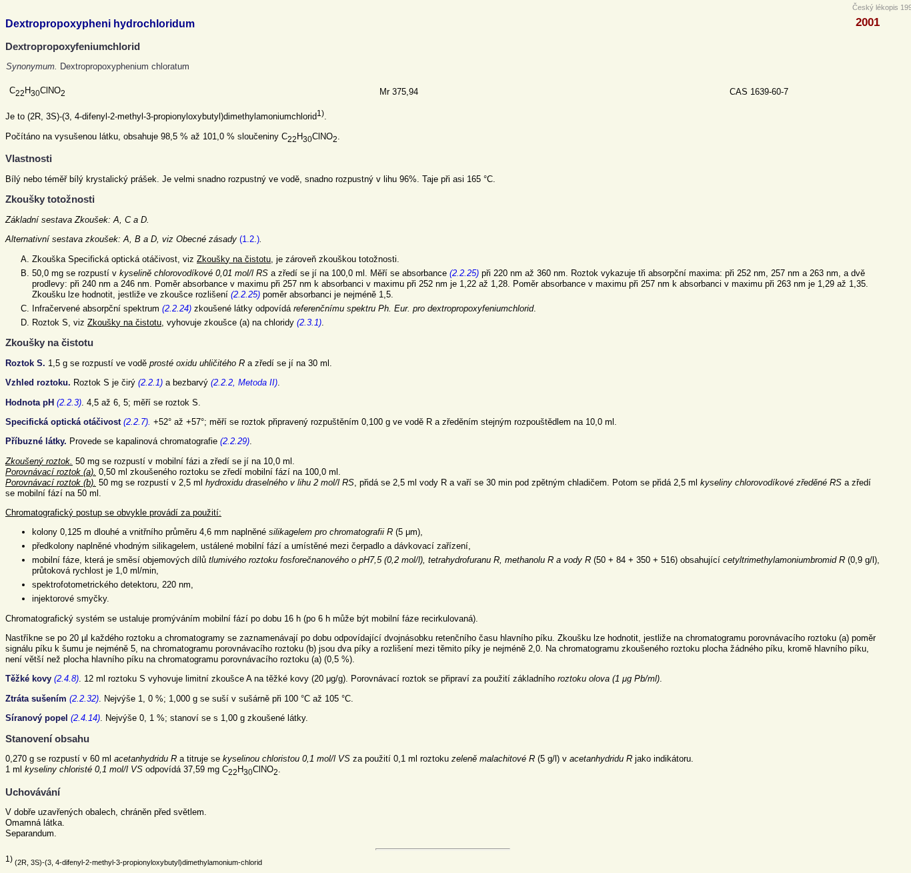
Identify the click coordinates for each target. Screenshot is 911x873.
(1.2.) (249, 239)
